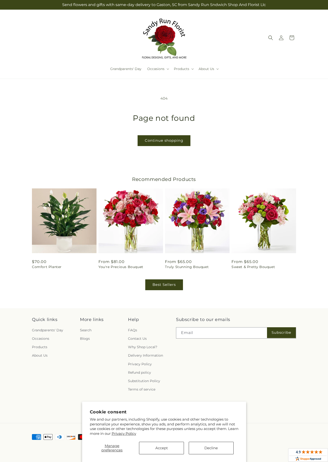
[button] (157, 69)
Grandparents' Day (47, 330)
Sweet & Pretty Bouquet (253, 267)
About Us (40, 355)
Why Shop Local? (142, 347)
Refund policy (139, 372)
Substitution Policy (144, 381)
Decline (211, 448)
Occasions (40, 338)
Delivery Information (145, 355)
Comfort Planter (47, 267)
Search (85, 330)
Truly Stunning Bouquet (187, 267)
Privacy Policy (124, 433)
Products (39, 347)
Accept (161, 448)
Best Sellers (164, 284)
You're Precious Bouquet (120, 267)
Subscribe (281, 332)
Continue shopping (164, 140)
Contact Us (137, 338)
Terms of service (141, 389)
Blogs (85, 338)
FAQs (132, 330)
